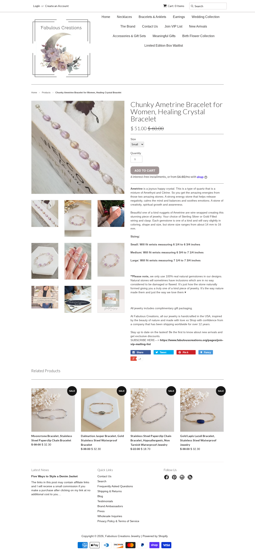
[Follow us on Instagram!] (183, 478)
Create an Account (57, 6)
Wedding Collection (206, 17)
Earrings (179, 17)
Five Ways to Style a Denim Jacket (54, 476)
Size (133, 139)
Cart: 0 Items (176, 6)
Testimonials (105, 501)
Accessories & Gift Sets (129, 36)
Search (101, 481)
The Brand (127, 26)
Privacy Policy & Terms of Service (118, 521)
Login (36, 6)
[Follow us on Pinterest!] (175, 478)
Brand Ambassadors (110, 506)
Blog (100, 496)
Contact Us (150, 26)
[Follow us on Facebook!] (167, 478)
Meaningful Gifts (164, 36)
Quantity (135, 153)
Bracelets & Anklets (152, 17)
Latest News (40, 470)
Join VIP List (173, 26)
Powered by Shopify (155, 536)
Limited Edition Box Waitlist (163, 45)
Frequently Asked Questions (115, 486)
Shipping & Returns (109, 491)
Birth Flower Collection (198, 36)
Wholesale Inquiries (109, 516)
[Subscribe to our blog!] (191, 478)
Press (101, 511)
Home (106, 17)
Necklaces (124, 17)
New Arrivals (198, 26)
